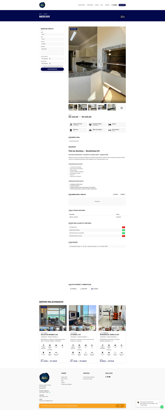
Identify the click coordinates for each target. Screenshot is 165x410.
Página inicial (64, 377)
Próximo (123, 194)
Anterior (115, 194)
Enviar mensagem (52, 69)
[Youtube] (115, 5)
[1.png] (102, 107)
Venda (96, 5)
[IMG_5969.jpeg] (82, 107)
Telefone (42, 41)
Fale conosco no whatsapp (161, 406)
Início (40, 14)
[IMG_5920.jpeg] (73, 107)
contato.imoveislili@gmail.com (46, 400)
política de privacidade (72, 405)
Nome (42, 32)
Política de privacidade (66, 384)
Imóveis (45, 14)
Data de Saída (43, 61)
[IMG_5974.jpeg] (111, 107)
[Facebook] (114, 5)
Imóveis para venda (87, 379)
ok (120, 405)
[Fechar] (160, 402)
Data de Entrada (44, 56)
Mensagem (43, 46)
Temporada (90, 5)
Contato (107, 5)
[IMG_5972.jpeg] (92, 107)
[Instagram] (112, 5)
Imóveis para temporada (88, 377)
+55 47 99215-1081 (43, 392)
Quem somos (81, 5)
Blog (101, 5)
